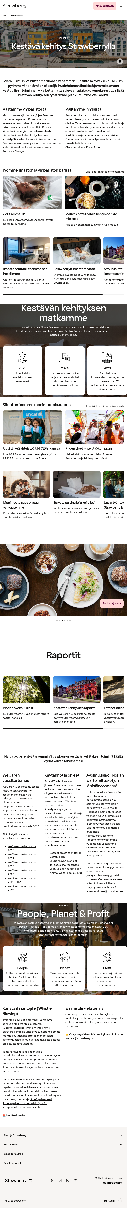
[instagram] (60, 1181)
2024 (117, 851)
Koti (4, 16)
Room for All (93, 147)
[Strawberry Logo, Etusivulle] (15, 6)
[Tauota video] (120, 61)
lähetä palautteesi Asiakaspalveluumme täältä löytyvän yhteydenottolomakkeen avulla (27, 1103)
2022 (99, 855)
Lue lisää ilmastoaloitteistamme (105, 171)
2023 (89, 855)
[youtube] (76, 1181)
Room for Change (13, 151)
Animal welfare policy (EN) (66, 873)
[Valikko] (121, 6)
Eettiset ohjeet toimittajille (65, 853)
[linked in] (68, 1181)
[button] (57, 620)
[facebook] (52, 1181)
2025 (110, 851)
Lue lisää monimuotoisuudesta (105, 406)
